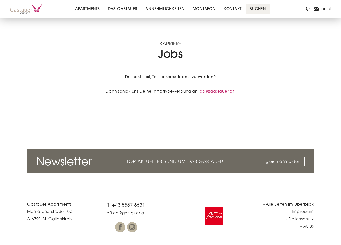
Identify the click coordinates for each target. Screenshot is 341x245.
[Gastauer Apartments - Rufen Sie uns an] (307, 9)
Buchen (258, 8)
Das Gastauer (122, 8)
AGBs (308, 226)
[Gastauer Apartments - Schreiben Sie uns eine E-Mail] (316, 9)
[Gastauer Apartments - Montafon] (214, 217)
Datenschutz (301, 219)
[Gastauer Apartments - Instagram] (132, 227)
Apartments (87, 8)
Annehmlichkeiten (164, 8)
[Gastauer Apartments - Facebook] (120, 227)
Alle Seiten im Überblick (290, 204)
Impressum (303, 211)
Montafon (204, 8)
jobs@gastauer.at (216, 91)
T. (126, 205)
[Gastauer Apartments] (26, 9)
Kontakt (233, 8)
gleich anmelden (283, 161)
